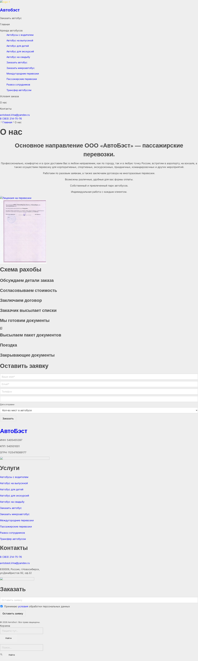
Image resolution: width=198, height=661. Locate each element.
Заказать (8, 418)
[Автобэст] (99, 2)
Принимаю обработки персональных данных (37, 606)
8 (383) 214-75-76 (11, 118)
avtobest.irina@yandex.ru (15, 114)
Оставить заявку (12, 613)
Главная (7, 122)
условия (23, 606)
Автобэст (10, 10)
